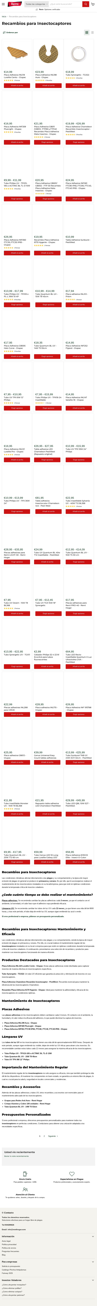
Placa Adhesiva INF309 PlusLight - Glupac (15, 127)
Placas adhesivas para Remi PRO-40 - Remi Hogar (76, 605)
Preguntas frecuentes (10, 1251)
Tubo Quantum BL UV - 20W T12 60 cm (15, 856)
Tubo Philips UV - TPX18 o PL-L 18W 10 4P (16, 295)
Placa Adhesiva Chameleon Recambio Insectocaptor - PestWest (79, 129)
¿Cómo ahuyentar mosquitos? (14, 1285)
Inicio (4, 16)
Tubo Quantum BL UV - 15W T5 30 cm (77, 553)
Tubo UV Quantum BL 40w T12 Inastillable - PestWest (47, 553)
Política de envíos (9, 1248)
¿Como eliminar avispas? (12, 1292)
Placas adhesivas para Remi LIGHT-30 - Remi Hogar (14, 555)
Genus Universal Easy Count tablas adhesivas (45, 756)
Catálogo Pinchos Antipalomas (14, 1270)
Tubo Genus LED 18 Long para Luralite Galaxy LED (46, 856)
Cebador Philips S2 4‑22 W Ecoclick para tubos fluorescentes (46, 657)
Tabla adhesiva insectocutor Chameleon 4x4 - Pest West (47, 503)
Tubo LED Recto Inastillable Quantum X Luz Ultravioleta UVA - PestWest (79, 658)
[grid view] (87, 32)
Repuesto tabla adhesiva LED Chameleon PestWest (48, 804)
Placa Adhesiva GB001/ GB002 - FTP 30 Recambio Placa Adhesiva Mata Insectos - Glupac (48, 187)
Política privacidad (9, 1244)
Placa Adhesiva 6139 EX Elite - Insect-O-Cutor (77, 856)
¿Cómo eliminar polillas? (12, 1288)
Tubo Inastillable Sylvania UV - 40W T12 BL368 (78, 502)
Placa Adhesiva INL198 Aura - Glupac (46, 76)
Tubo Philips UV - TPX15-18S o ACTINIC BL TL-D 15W (17, 184)
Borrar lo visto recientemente (16, 1156)
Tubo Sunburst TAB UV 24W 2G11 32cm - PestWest (79, 756)
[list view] (92, 32)
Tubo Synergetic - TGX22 (77, 75)
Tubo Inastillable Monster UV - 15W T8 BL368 (16, 804)
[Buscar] (85, 4)
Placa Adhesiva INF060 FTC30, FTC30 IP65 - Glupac (15, 242)
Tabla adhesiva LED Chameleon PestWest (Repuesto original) (44, 451)
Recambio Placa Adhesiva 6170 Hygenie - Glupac (46, 241)
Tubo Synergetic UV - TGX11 (17, 654)
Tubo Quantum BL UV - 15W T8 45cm (46, 295)
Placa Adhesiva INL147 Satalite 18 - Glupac (76, 398)
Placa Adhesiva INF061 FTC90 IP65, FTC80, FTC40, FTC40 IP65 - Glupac (78, 185)
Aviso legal (6, 1241)
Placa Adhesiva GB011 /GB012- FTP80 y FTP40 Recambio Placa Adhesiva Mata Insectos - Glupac (46, 130)
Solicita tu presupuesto (11, 1266)
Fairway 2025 (7, 1273)
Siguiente (52, 1136)
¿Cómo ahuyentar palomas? (13, 1295)
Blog (3, 1255)
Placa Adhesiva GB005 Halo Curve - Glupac (15, 347)
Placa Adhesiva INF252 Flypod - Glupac (77, 347)
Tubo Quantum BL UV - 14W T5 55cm (45, 347)
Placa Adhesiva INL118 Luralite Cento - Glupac (15, 76)
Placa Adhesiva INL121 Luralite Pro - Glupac (14, 450)
